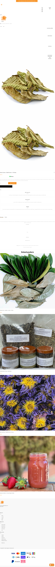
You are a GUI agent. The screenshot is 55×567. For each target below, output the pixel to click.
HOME (50, 7)
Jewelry (3, 536)
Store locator (3, 528)
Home (0, 23)
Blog (2, 519)
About (2, 518)
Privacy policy (3, 524)
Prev (1, 26)
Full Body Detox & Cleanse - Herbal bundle (5, 371)
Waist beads (3, 537)
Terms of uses (3, 527)
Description (1, 217)
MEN (50, 8)
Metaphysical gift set (4, 540)
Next (3, 26)
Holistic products (4, 539)
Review (6, 217)
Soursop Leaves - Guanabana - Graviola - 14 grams (6, 310)
